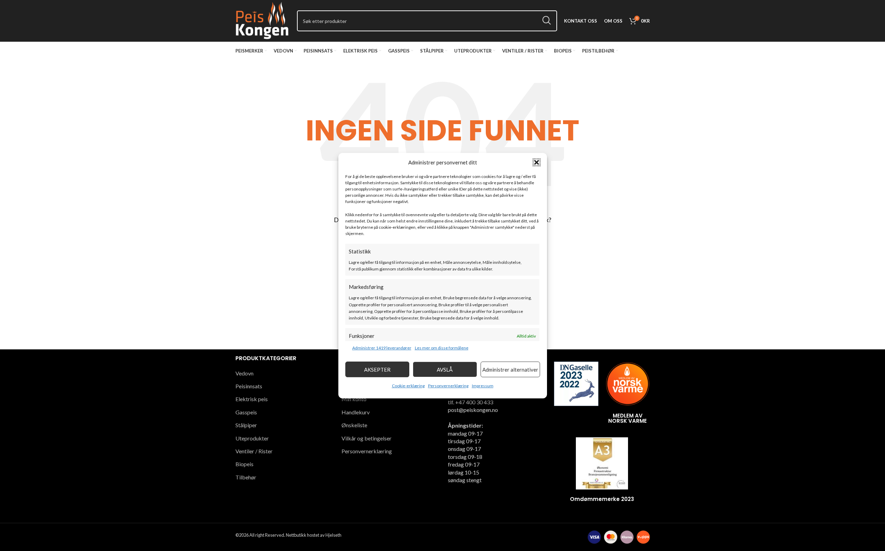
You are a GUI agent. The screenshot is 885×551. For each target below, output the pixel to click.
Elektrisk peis (251, 399)
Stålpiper (246, 425)
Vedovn (244, 373)
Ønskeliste (354, 425)
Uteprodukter (252, 438)
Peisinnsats (248, 386)
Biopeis (244, 464)
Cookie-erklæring (408, 385)
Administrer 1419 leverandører (381, 347)
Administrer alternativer (510, 369)
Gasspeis (246, 412)
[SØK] (546, 20)
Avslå (445, 369)
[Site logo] (262, 20)
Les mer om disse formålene (441, 347)
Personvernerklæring (448, 385)
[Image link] (576, 383)
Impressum (482, 385)
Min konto (354, 399)
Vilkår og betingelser (366, 438)
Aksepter (377, 369)
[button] (536, 162)
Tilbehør (245, 477)
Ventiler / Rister (254, 451)
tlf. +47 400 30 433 (470, 402)
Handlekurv (355, 412)
